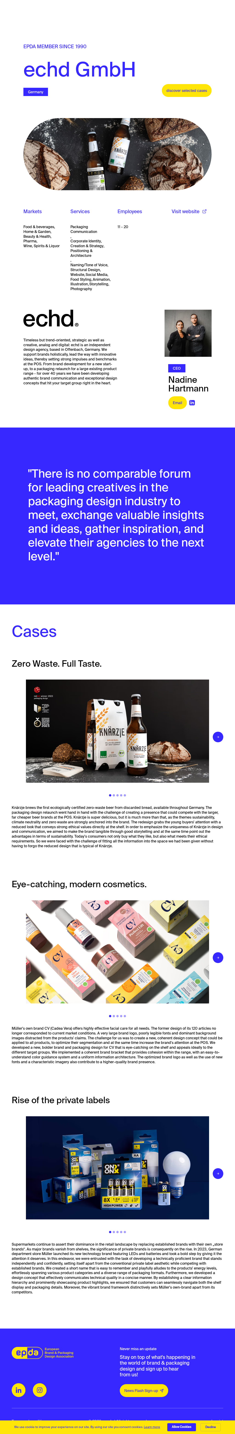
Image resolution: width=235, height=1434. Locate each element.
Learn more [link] (152, 1427)
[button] (218, 737)
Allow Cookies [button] (181, 1426)
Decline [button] (210, 1427)
